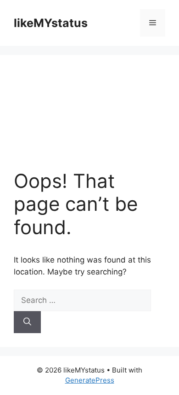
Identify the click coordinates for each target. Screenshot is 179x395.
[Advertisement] (89, 119)
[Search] (27, 322)
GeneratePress (89, 380)
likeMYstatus (51, 23)
